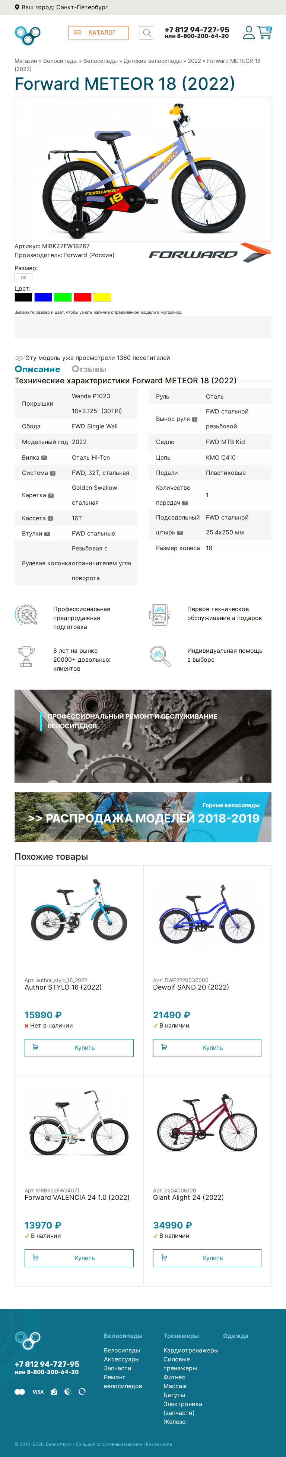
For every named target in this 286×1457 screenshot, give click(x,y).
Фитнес (174, 1377)
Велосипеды (60, 60)
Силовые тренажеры (180, 1363)
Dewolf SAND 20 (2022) (191, 987)
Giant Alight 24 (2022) (188, 1197)
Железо (174, 1421)
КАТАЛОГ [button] (102, 32)
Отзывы (89, 369)
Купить (85, 1047)
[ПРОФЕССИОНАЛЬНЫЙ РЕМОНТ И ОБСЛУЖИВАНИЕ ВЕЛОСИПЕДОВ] (143, 746)
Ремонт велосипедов (123, 1381)
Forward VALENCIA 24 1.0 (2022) (77, 1197)
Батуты (174, 1395)
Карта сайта (159, 1444)
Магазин (26, 60)
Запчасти (117, 1368)
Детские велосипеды (153, 60)
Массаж (175, 1386)
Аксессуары (122, 1359)
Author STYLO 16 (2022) (63, 987)
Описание (37, 369)
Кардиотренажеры (187, 1350)
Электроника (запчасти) (182, 1408)
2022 (194, 60)
